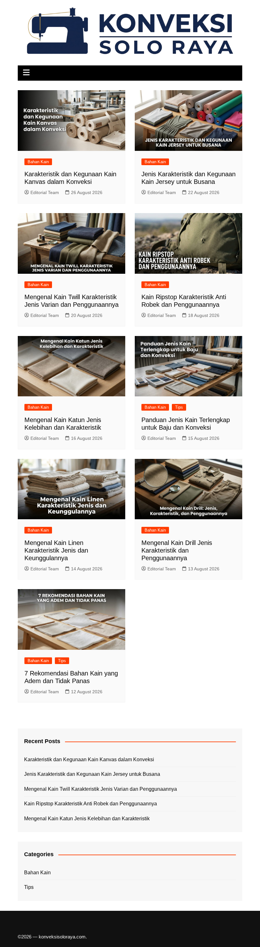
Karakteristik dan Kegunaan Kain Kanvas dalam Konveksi (89, 759)
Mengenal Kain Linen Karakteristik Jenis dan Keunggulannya (56, 550)
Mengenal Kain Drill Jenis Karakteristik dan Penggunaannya (176, 550)
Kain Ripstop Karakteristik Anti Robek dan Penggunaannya (90, 803)
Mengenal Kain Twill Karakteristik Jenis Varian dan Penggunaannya (100, 789)
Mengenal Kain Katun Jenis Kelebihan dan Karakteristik (87, 818)
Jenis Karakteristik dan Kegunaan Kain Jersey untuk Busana (92, 774)
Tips (179, 407)
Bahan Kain (38, 161)
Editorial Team (44, 192)
